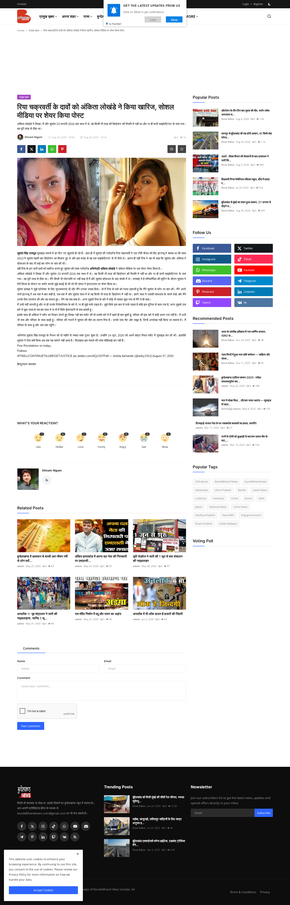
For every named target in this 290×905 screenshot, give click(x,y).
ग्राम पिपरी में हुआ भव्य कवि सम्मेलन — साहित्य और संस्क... (245, 356)
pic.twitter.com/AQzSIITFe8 (91, 356)
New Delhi (228, 515)
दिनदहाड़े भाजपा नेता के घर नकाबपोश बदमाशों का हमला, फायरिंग (226, 423)
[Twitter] (32, 826)
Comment (23, 678)
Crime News (240, 507)
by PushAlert (115, 23)
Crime (234, 498)
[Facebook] (21, 826)
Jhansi (248, 498)
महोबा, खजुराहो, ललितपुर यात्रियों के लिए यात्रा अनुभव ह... (157, 821)
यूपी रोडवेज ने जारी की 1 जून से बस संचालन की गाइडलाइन (157, 558)
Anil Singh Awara (231, 408)
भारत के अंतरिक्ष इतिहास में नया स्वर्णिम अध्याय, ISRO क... (243, 333)
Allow (174, 19)
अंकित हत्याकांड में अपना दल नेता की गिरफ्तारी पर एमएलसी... (101, 558)
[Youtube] (75, 826)
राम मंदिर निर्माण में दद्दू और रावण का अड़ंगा (98, 614)
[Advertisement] (145, 65)
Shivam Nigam (52, 470)
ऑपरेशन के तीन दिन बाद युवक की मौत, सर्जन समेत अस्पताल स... (245, 112)
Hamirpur (218, 498)
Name (21, 661)
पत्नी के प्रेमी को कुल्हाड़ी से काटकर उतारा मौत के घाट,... (244, 438)
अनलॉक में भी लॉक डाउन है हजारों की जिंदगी (158, 614)
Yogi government (251, 515)
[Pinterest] (32, 836)
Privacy (265, 892)
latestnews (201, 490)
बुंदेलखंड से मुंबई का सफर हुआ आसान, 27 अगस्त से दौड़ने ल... (246, 204)
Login (245, 4)
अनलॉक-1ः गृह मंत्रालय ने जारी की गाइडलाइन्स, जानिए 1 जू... (37, 616)
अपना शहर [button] (69, 16)
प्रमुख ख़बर (34, 30)
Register (258, 4)
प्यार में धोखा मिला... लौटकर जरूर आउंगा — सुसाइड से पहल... (246, 402)
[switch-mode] (270, 4)
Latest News (260, 490)
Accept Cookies (43, 890)
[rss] (75, 836)
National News (217, 507)
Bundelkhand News (226, 481)
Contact (21, 4)
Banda (242, 490)
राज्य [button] (86, 16)
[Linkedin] (43, 836)
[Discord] (85, 826)
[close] (78, 854)
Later (153, 19)
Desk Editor (227, 119)
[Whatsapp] (64, 826)
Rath (261, 498)
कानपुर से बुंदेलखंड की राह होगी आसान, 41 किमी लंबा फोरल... (246, 135)
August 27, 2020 (162, 356)
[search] (269, 16)
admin (20, 566)
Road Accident (203, 523)
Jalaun (198, 507)
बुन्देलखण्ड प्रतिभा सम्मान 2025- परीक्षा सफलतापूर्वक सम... (241, 379)
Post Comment (30, 726)
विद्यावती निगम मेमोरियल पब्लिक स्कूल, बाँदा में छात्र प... (245, 181)
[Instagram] (43, 826)
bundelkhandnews (256, 481)
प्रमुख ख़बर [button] (46, 16)
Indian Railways (228, 523)
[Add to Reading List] (182, 149)
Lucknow (200, 498)
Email (107, 661)
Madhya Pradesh (205, 515)
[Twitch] (53, 836)
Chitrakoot (201, 481)
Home (20, 30)
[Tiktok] (53, 826)
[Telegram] (21, 836)
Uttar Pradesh (223, 490)
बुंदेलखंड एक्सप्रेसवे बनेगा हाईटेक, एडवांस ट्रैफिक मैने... (159, 843)
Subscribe (263, 813)
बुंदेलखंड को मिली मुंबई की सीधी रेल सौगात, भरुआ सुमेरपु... (158, 799)
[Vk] (64, 836)
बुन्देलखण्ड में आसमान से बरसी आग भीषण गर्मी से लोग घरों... (42, 558)
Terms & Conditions (243, 892)
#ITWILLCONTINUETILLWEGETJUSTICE (44, 356)
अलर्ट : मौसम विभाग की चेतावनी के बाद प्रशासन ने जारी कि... (245, 158)
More (190, 16)
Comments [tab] (31, 648)
